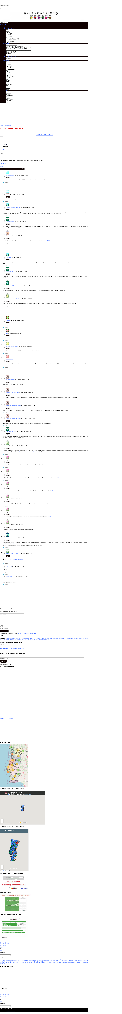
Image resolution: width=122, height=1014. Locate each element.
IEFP (1, 962)
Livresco (8, 94)
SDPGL (10, 65)
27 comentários (3, 163)
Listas (14, 962)
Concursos (21, 960)
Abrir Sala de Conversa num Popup (6, 718)
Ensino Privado (64, 960)
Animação (3, 960)
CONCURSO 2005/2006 (28, 639)
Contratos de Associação (41, 960)
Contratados (26, 960)
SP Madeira (11, 77)
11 (1, 943)
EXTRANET (11, 41)
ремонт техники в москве (12, 553)
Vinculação (6, 963)
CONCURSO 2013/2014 (30, 638)
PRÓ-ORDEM (9, 84)
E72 (12, 33)
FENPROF (8, 70)
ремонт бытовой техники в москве (16, 559)
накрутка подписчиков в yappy (13, 405)
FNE (7, 61)
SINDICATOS (6, 60)
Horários (86, 960)
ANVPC (7, 960)
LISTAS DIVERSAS (44, 135)
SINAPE (8, 88)
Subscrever (3, 661)
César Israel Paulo (10, 99)
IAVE (7, 37)
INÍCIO (4, 27)
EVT (73, 960)
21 (5, 945)
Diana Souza (8, 100)
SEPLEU (8, 81)
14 (5, 943)
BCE (12, 960)
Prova (85, 962)
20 (4, 945)
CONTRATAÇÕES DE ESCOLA (13, 52)
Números (57, 962)
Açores (9, 960)
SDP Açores (11, 67)
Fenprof (79, 960)
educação (58, 960)
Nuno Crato (52, 962)
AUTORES (5, 90)
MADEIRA (8, 53)
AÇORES (8, 55)
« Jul (1, 950)
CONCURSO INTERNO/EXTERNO (14, 46)
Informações (7, 962)
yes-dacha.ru (8, 257)
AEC (1, 960)
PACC (71, 962)
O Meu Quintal (63, 962)
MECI (7, 29)
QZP (87, 962)
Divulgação (52, 960)
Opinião (68, 962)
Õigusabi (8, 320)
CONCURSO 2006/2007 (18, 639)
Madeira (17, 962)
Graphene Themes (10, 1011)
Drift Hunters (49, 240)
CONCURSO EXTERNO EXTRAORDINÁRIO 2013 (18, 47)
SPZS (9, 75)
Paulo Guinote (77, 962)
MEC (19, 962)
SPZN (9, 62)
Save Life (15, 543)
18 (1, 945)
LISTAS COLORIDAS (11, 51)
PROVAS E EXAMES (13, 38)
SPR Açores (11, 76)
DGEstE (10, 34)
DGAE (10, 32)
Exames (76, 960)
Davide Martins (9, 95)
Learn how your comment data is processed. (27, 633)
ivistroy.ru (8, 194)
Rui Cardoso (8, 93)
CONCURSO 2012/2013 (49, 638)
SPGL (9, 74)
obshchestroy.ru (9, 271)
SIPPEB (7, 89)
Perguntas (82, 962)
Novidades (45, 962)
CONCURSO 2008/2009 (78, 638)
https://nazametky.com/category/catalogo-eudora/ (28, 451)
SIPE (7, 85)
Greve (84, 960)
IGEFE (10, 36)
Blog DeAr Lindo (4, 24)
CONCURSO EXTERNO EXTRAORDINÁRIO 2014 (18, 50)
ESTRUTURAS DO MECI (9, 28)
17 (0, 945)
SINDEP (8, 80)
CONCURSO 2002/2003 (47, 639)
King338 (59, 464)
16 (8, 943)
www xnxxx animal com (11, 431)
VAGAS (2, 963)
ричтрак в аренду (10, 359)
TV (0, 963)
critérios (46, 960)
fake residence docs (10, 221)
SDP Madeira (11, 69)
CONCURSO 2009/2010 (9, 639)
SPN (9, 71)
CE (18, 960)
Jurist (7, 333)
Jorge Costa (8, 102)
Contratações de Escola (32, 960)
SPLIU (7, 83)
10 (0, 943)
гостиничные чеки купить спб (13, 207)
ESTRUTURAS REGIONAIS (10, 56)
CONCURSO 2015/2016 (11, 45)
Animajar (8, 98)
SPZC (9, 64)
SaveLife (8, 537)
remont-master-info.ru (10, 285)
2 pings (1, 166)
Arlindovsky (8, 91)
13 (4, 943)
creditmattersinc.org (10, 576)
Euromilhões (70, 960)
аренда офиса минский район (13, 298)
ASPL (7, 86)
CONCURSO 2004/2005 (39, 638)
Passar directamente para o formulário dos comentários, (12, 169)
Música (32, 962)
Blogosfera (15, 960)
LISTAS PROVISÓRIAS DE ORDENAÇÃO (16, 48)
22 (7, 945)
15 (7, 943)
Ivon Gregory (9, 566)
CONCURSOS (6, 43)
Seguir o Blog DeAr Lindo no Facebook (12, 648)
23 (8, 945)
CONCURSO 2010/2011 (68, 638)
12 (3, 943)
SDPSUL (10, 66)
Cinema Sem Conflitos (11, 96)
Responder (8, 177)
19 (3, 945)
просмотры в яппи (10, 379)
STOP (7, 79)
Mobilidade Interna (27, 962)
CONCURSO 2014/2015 (20, 638)
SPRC (9, 72)
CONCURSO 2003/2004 (38, 639)
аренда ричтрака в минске (12, 346)
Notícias (37, 962)
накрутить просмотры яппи (12, 392)
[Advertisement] (42, 113)
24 (0, 947)
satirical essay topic (10, 175)
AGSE (7, 31)
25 (1, 947)
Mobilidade (22, 962)
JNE (9, 42)
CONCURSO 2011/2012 (59, 638)
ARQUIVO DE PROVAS (14, 40)
